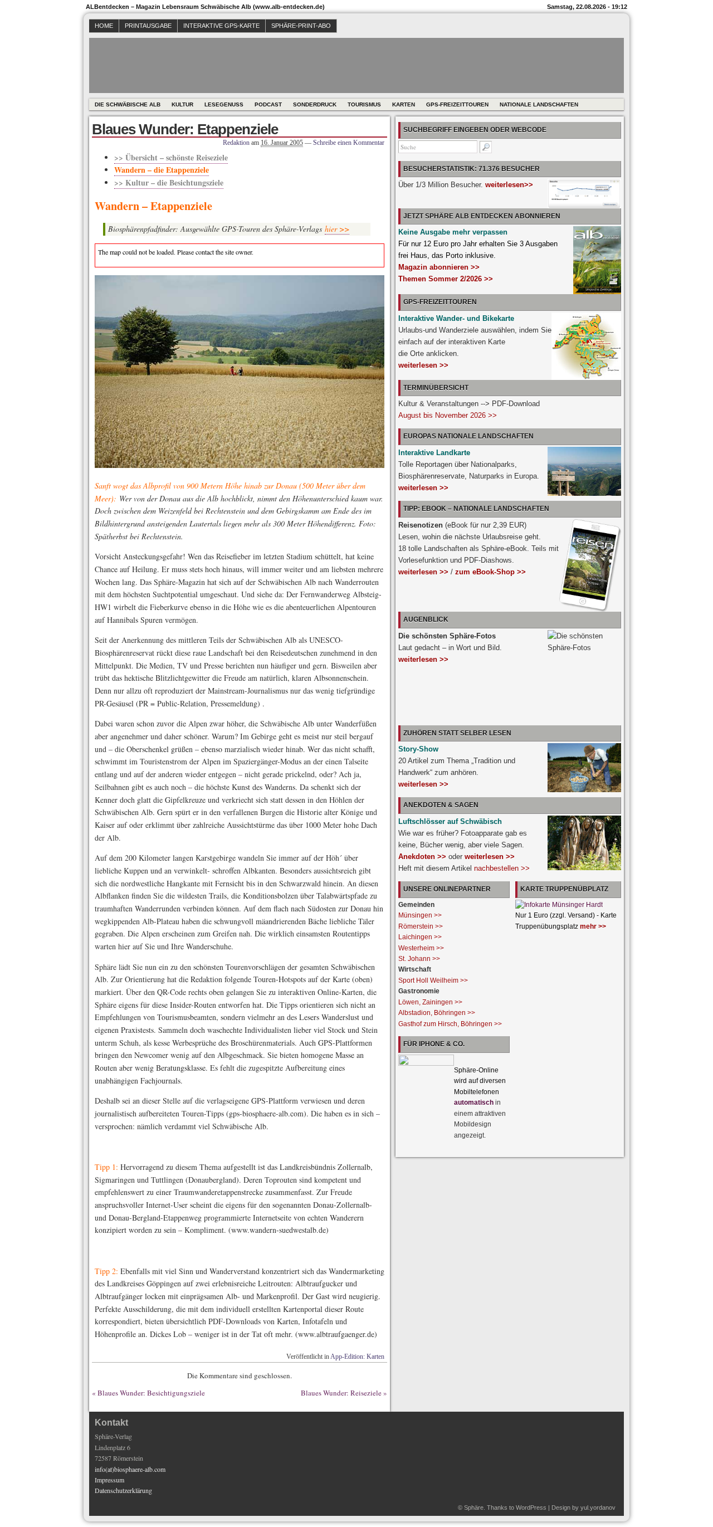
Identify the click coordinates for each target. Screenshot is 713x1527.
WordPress (531, 1507)
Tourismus (364, 104)
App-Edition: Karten (357, 1356)
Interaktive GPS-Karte (221, 25)
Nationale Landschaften (539, 104)
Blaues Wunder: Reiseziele (341, 1393)
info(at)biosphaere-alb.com (130, 1469)
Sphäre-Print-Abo (301, 25)
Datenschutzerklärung (123, 1490)
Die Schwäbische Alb (127, 104)
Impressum (109, 1479)
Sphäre (474, 1507)
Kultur (182, 104)
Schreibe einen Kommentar (348, 143)
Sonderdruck (314, 104)
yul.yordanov (598, 1507)
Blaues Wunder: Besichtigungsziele (151, 1393)
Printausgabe (148, 25)
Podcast (268, 104)
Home (104, 25)
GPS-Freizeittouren (457, 104)
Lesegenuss (223, 104)
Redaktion (236, 143)
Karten (403, 104)
